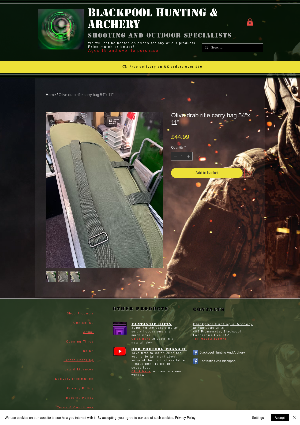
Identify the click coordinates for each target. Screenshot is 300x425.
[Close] (294, 417)
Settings (258, 417)
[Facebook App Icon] (195, 352)
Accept (280, 417)
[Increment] (189, 156)
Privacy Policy (185, 417)
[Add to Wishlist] (249, 173)
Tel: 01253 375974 (210, 338)
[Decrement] (175, 156)
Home (51, 95)
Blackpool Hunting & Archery (223, 324)
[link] (250, 22)
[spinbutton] (182, 156)
